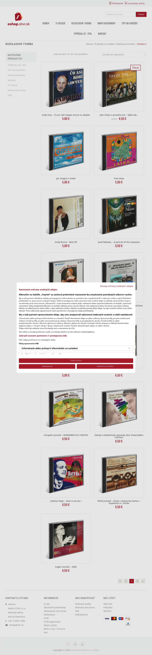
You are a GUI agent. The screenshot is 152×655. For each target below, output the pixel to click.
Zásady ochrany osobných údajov (116, 286)
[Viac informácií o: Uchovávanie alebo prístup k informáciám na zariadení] (129, 348)
